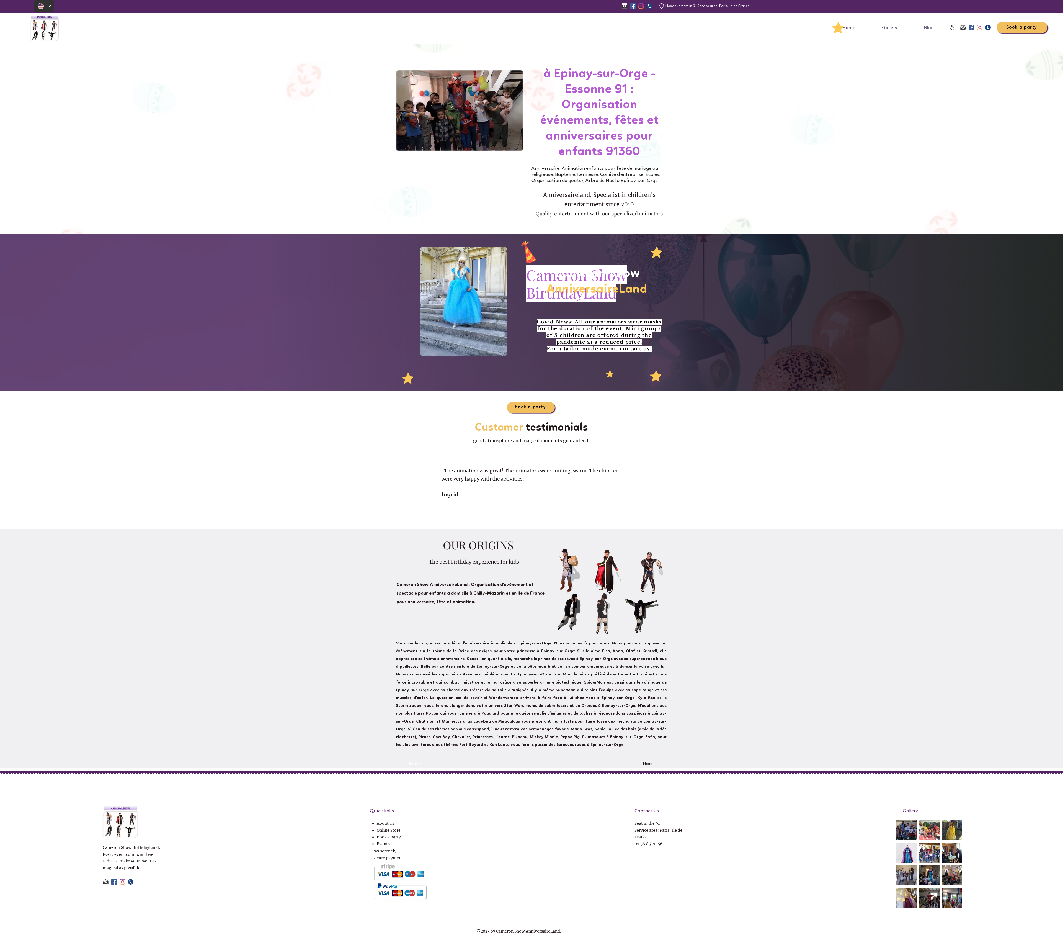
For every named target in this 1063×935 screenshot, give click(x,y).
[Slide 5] (526, 516)
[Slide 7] (536, 516)
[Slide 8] (541, 516)
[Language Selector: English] (44, 6)
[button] (952, 27)
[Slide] (551, 516)
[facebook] (633, 6)
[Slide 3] (516, 516)
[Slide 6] (531, 516)
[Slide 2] (511, 516)
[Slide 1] (546, 516)
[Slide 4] (521, 516)
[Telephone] (649, 6)
